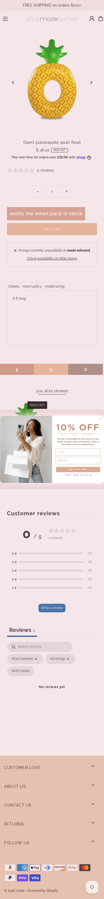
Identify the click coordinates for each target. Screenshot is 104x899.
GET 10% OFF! (78, 469)
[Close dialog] (101, 419)
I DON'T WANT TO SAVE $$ (78, 475)
